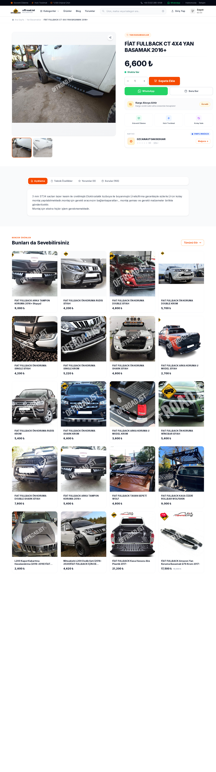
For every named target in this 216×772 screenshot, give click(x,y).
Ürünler (67, 11)
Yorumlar (90, 11)
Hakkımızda (190, 3)
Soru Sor (193, 91)
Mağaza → (203, 141)
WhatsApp (175, 3)
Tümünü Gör (191, 242)
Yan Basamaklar (34, 20)
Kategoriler (49, 11)
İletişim (202, 3)
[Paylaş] (110, 37)
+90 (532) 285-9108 (153, 3)
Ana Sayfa (19, 20)
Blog (78, 11)
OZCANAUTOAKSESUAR (151, 139)
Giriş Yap (180, 11)
